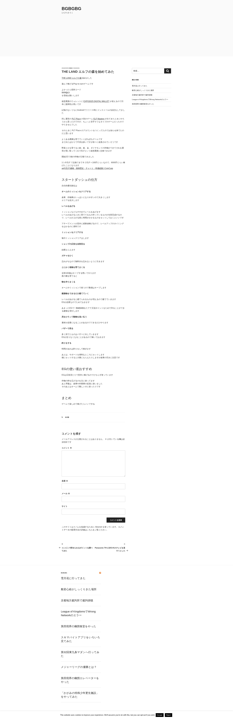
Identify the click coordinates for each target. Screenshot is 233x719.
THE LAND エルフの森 (72, 78)
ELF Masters (98, 119)
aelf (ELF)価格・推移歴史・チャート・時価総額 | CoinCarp (87, 168)
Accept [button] (159, 715)
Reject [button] (168, 715)
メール (66, 493)
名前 (65, 481)
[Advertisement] (116, 38)
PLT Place (76, 119)
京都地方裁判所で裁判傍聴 (142, 95)
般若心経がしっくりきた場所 (143, 90)
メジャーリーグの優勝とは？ (79, 667)
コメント (67, 448)
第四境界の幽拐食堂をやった (143, 104)
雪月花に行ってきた (139, 86)
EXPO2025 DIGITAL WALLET (96, 101)
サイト (64, 506)
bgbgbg (71, 8)
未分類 (67, 417)
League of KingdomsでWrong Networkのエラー (150, 99)
